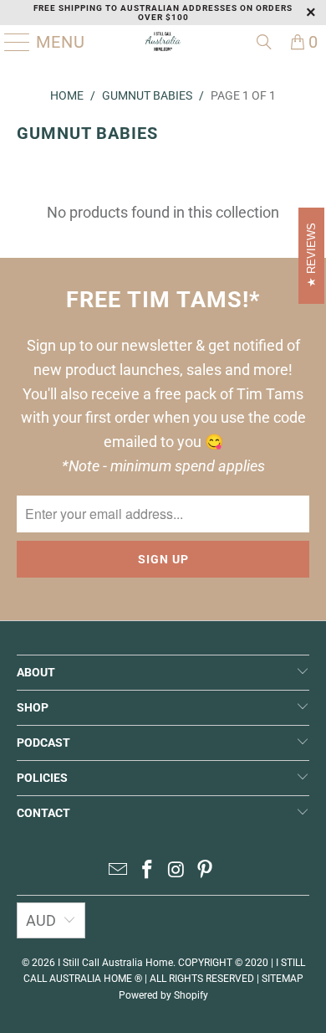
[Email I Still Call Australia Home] (118, 871)
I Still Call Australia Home (115, 963)
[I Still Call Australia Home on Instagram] (177, 871)
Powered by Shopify (163, 995)
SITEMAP (282, 978)
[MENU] (11, 42)
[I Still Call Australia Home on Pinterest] (205, 871)
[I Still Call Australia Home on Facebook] (147, 871)
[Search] (264, 42)
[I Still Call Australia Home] (163, 42)
